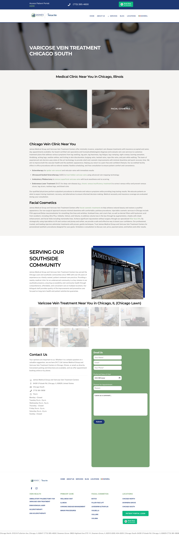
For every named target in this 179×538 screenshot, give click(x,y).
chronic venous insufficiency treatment (96, 184)
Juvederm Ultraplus (99, 506)
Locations (131, 16)
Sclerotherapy (35, 509)
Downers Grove (129, 503)
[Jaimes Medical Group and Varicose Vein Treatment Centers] (44, 19)
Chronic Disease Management (72, 506)
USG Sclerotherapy (37, 513)
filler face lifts (135, 219)
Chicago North (128, 499)
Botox (94, 499)
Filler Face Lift (97, 503)
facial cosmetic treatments (90, 208)
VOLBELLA (95, 510)
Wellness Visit (66, 499)
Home (92, 16)
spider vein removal (54, 170)
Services (113, 16)
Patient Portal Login (135, 513)
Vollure (94, 514)
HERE (32, 6)
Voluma (94, 518)
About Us (101, 16)
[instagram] (36, 488)
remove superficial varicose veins (67, 179)
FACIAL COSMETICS (120, 108)
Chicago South (128, 506)
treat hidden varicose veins (76, 175)
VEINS (59, 108)
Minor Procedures (68, 510)
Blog (122, 16)
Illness (63, 503)
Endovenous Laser (37, 505)
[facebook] (31, 488)
